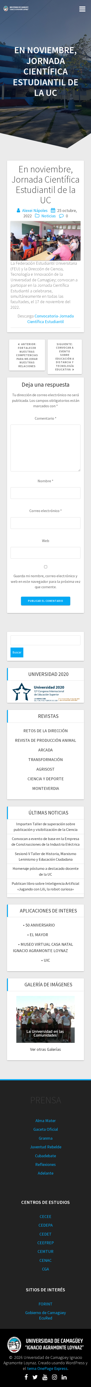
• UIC (45, 960)
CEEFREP (45, 1242)
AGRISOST (45, 769)
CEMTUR (45, 1251)
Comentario (45, 418)
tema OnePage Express (47, 1368)
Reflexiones (45, 1164)
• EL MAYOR (37, 934)
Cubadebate (45, 1155)
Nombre (45, 481)
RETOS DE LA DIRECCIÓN (45, 730)
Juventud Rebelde (45, 1147)
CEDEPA (45, 1225)
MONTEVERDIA (45, 788)
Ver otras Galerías (45, 1049)
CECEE (45, 1216)
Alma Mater (45, 1120)
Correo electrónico (45, 510)
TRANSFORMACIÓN (45, 759)
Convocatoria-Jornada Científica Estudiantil (50, 318)
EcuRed (45, 1318)
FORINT (45, 1304)
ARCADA (45, 750)
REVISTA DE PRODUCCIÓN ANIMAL (45, 740)
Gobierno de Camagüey (45, 1312)
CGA (45, 1269)
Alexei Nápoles (35, 210)
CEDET (45, 1234)
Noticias (48, 216)
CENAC (45, 1260)
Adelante (45, 1173)
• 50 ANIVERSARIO (39, 925)
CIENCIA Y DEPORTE (46, 778)
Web (45, 540)
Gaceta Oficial (45, 1129)
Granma (45, 1138)
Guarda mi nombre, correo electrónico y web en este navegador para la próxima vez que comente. (45, 581)
